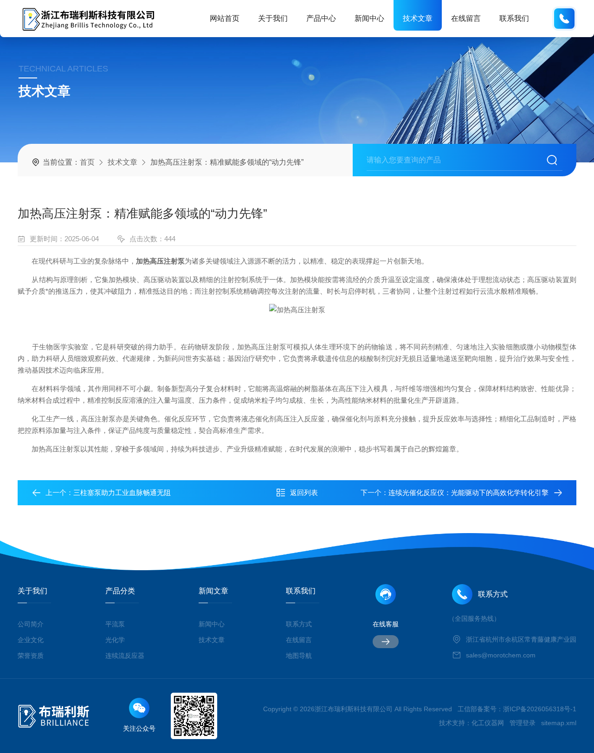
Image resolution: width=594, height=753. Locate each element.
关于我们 (273, 18)
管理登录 (523, 723)
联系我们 (514, 18)
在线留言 (466, 18)
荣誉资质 (31, 655)
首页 (87, 162)
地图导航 (299, 655)
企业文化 (31, 640)
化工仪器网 (487, 723)
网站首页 (224, 18)
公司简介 (31, 624)
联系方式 (299, 624)
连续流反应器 (124, 655)
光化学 (115, 640)
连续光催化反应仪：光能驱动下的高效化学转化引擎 (468, 492)
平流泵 (115, 624)
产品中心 (321, 18)
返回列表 (304, 492)
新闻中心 (369, 18)
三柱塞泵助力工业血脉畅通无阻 (122, 492)
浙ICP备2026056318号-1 (539, 709)
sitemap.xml (558, 723)
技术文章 (418, 18)
